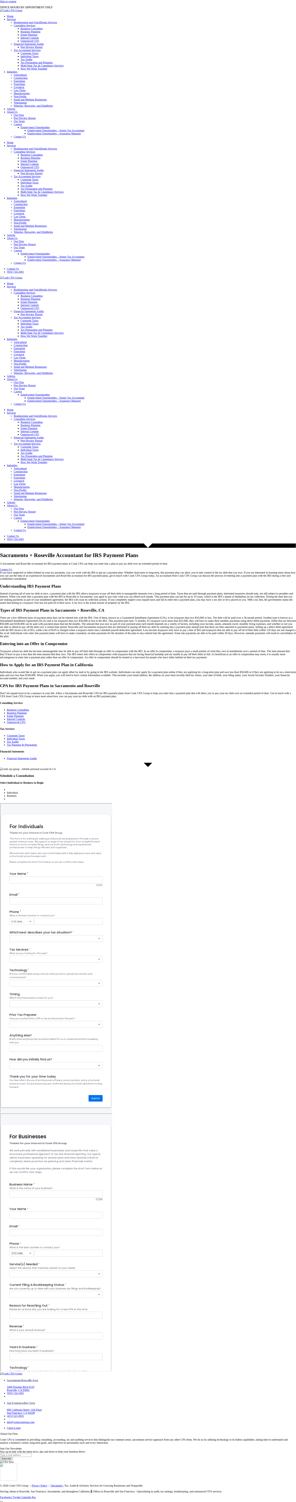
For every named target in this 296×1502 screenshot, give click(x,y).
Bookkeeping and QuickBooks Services (35, 22)
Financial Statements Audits (29, 44)
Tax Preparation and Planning (37, 62)
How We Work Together (34, 68)
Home (10, 16)
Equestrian (19, 81)
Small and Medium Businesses (30, 99)
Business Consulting (32, 28)
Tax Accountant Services (27, 50)
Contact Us (20, 136)
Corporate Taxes (29, 53)
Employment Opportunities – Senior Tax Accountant (55, 130)
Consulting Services (24, 25)
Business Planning (30, 31)
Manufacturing (22, 93)
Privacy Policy (39, 1485)
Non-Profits (20, 96)
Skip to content (8, 1)
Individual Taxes (30, 56)
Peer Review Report (31, 47)
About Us (12, 111)
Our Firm (19, 115)
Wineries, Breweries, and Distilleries (33, 105)
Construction (21, 78)
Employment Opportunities (35, 127)
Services (11, 19)
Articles (11, 108)
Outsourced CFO (30, 40)
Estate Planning (29, 34)
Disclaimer (57, 1485)
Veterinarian (20, 102)
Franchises (19, 84)
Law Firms (20, 90)
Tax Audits (26, 59)
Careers (18, 124)
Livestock (19, 87)
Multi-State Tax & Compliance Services (42, 65)
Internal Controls (30, 37)
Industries (12, 71)
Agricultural (20, 74)
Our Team (19, 121)
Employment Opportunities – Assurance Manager (54, 133)
